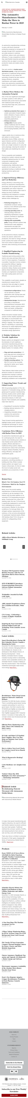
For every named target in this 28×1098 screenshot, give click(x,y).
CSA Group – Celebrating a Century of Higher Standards (11, 615)
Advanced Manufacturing (18, 9)
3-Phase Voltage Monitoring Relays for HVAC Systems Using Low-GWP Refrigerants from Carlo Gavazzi (14, 933)
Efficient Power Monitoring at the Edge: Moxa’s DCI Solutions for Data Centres (13, 726)
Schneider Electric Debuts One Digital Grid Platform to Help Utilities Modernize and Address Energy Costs (12, 890)
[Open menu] (26, 2)
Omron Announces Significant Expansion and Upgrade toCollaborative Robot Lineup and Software (14, 957)
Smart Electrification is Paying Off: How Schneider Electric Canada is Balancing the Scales (14, 642)
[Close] (27, 1089)
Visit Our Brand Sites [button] (14, 1067)
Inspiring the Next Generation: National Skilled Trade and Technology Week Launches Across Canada (13, 626)
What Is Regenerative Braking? (12, 757)
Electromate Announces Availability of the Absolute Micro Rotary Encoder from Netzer (14, 968)
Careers (14, 1041)
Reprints (14, 1048)
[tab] (10, 559)
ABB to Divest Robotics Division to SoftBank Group (13, 538)
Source (4, 474)
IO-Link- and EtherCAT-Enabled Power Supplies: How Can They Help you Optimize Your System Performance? (13, 738)
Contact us (14, 1056)
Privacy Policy (14, 1050)
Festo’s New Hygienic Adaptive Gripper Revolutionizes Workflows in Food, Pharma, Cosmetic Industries (13, 980)
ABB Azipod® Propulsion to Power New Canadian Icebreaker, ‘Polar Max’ (13, 605)
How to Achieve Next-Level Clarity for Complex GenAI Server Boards (14, 749)
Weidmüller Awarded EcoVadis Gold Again (12, 595)
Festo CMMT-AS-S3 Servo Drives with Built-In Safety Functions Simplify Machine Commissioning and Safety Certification (13, 856)
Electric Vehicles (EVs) (15, 10)
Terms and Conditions (14, 1052)
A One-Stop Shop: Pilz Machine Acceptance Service (12, 923)
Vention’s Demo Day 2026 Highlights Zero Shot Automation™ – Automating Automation (14, 775)
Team (14, 1039)
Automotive (5, 10)
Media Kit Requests (14, 1054)
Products (5, 848)
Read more (10, 842)
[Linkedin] (16, 1071)
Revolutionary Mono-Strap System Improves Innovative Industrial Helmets (13, 697)
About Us (14, 1034)
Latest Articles (6, 9)
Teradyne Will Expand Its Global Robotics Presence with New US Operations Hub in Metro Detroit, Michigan (13, 573)
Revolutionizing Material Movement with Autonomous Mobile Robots (12, 790)
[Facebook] (12, 1071)
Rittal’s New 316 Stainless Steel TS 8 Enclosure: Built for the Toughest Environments (13, 484)
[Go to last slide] (4, 547)
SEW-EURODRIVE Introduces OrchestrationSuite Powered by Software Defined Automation (12, 585)
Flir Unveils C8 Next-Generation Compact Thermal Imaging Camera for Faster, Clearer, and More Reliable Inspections (14, 945)
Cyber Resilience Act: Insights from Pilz (14, 765)
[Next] (23, 547)
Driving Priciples (14, 1036)
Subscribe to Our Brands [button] (14, 1062)
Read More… (13, 667)
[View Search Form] (2, 2)
